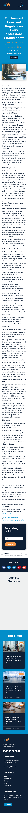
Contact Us (7, 785)
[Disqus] (14, 606)
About (6, 776)
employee (16, 520)
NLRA (22, 520)
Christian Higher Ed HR (16, 43)
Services (6, 781)
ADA (4, 518)
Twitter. (12, 514)
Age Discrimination (12, 518)
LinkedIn (4, 514)
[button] (21, 2)
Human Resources (11, 45)
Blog (6, 43)
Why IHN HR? (8, 778)
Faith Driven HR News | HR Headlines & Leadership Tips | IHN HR (13, 659)
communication (8, 520)
